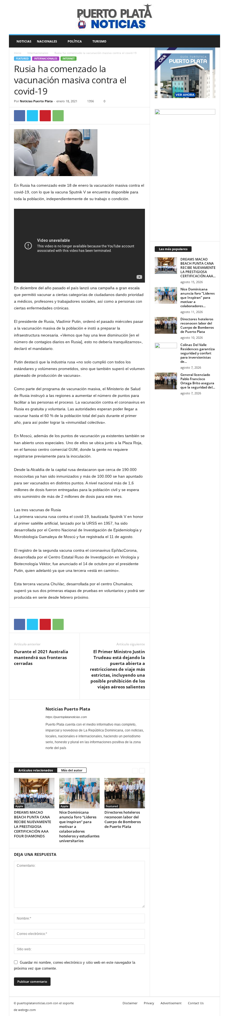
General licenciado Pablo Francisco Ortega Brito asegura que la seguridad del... (197, 381)
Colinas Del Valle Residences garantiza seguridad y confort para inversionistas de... (197, 353)
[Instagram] (57, 756)
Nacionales (47, 41)
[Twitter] (32, 115)
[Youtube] (71, 756)
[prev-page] (135, 770)
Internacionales (37, 53)
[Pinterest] (45, 115)
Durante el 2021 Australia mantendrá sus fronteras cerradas (41, 657)
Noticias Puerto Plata (36, 101)
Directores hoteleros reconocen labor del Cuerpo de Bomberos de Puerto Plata (122, 819)
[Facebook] (19, 115)
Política (75, 41)
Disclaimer (130, 1003)
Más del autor (71, 770)
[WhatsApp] (58, 115)
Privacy (149, 1003)
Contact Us (196, 1003)
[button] (212, 41)
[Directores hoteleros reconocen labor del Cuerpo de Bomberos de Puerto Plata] (124, 793)
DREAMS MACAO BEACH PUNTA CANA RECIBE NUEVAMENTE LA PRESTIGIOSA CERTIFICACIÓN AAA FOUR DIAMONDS (32, 824)
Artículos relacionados (35, 770)
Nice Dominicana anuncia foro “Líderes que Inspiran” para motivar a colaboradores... (197, 297)
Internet (69, 58)
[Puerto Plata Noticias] (114, 17)
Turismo (99, 41)
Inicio (17, 53)
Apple (19, 806)
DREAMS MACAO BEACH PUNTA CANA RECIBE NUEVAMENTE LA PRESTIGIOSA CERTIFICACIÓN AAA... (198, 267)
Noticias (23, 41)
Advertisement (171, 1003)
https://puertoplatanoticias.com (66, 717)
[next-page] (142, 770)
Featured (22, 58)
